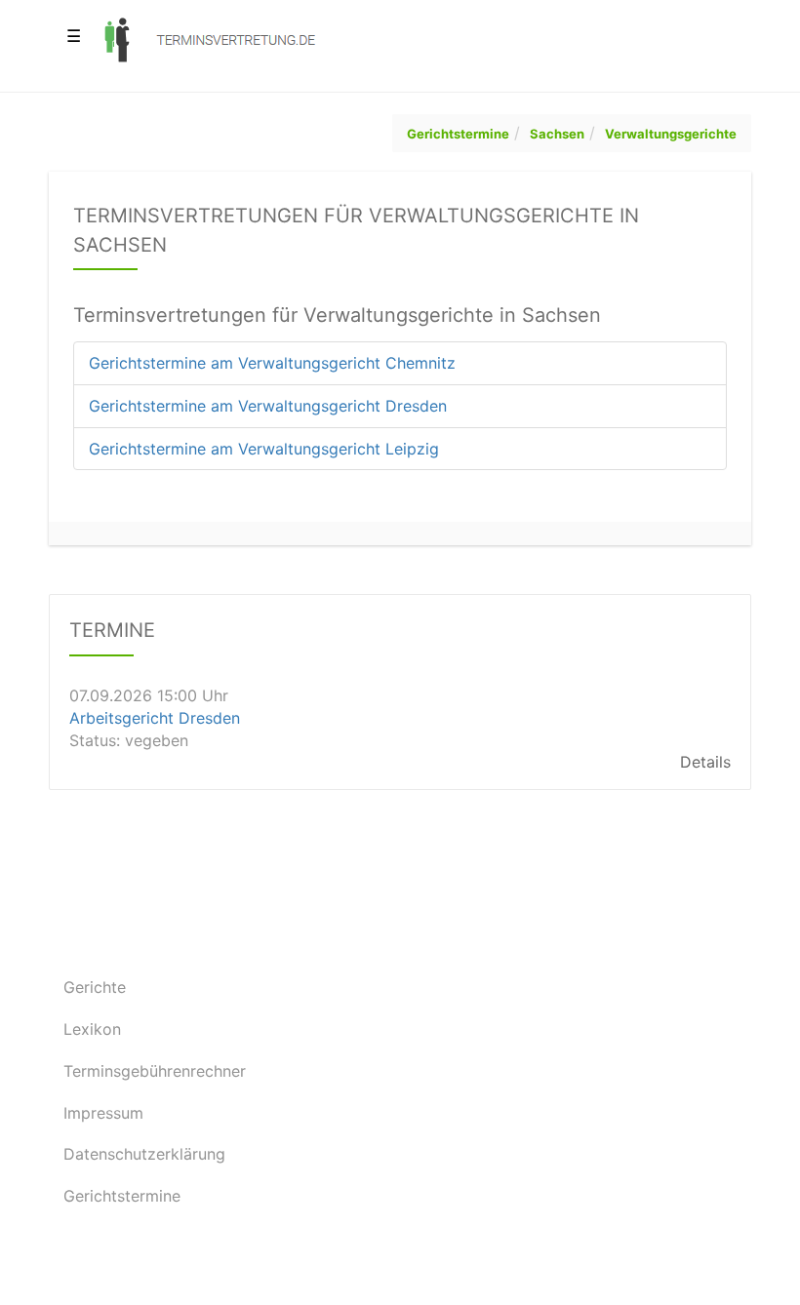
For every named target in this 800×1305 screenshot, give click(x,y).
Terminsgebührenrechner (154, 1071)
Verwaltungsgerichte (671, 133)
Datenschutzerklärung (144, 1154)
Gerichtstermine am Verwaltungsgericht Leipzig (264, 448)
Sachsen (557, 133)
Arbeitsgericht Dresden (154, 718)
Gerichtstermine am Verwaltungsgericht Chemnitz (272, 363)
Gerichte (94, 987)
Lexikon (92, 1029)
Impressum (103, 1113)
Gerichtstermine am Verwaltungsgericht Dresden (268, 405)
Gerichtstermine (458, 133)
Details (705, 762)
